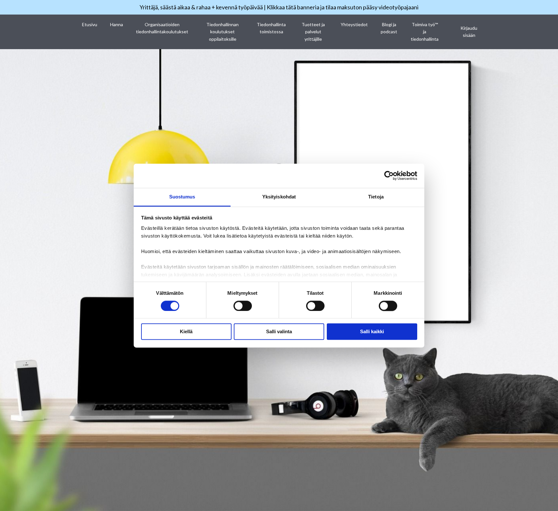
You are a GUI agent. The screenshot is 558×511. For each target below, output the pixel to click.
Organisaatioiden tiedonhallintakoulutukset (162, 28)
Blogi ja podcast (389, 28)
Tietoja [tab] (376, 196)
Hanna (116, 24)
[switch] (242, 306)
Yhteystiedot (354, 24)
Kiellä (186, 332)
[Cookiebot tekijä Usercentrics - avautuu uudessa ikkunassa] (389, 175)
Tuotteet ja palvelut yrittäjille (313, 32)
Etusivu (89, 24)
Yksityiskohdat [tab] (279, 196)
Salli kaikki (372, 332)
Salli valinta (279, 332)
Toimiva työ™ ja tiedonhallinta (425, 32)
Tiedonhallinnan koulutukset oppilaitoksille (222, 32)
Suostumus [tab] (182, 196)
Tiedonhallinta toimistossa (271, 28)
